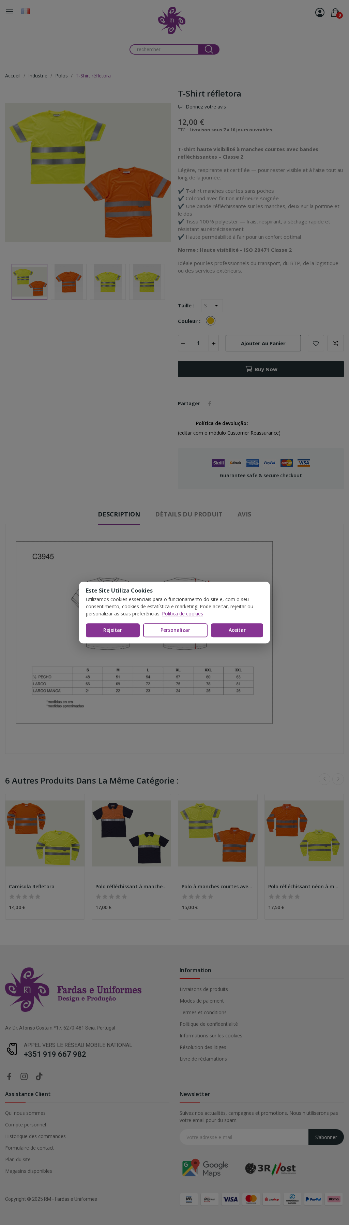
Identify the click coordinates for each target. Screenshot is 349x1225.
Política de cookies (182, 613)
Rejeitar (112, 630)
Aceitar (237, 630)
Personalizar (175, 630)
